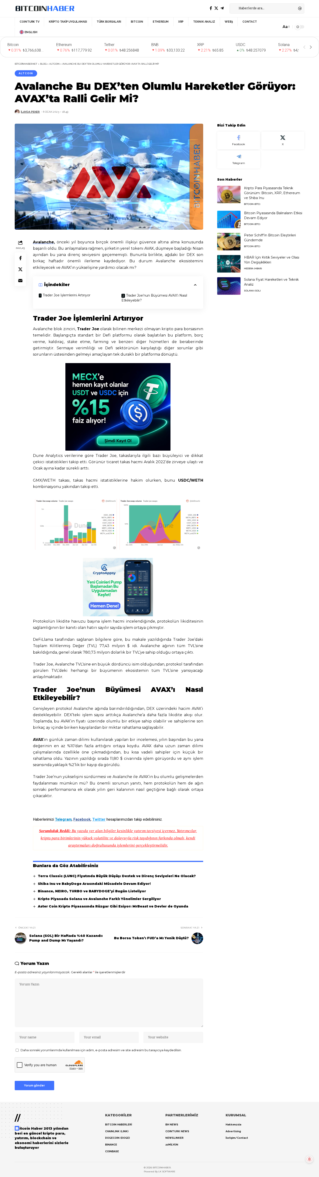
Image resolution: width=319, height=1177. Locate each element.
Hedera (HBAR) (253, 268)
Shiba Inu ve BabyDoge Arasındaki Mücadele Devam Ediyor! (94, 884)
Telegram (63, 819)
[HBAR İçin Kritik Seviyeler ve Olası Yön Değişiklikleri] (229, 264)
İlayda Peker (30, 111)
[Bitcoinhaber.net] (45, 8)
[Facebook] (211, 8)
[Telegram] (222, 8)
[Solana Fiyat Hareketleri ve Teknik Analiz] (229, 286)
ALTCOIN (26, 73)
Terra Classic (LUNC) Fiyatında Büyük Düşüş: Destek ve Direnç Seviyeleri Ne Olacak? (117, 876)
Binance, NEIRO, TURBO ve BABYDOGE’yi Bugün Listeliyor (92, 891)
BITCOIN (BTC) (252, 204)
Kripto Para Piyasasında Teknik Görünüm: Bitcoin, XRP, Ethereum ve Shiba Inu (272, 193)
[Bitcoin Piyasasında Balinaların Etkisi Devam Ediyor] (229, 219)
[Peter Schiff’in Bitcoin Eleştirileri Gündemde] (229, 241)
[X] (216, 8)
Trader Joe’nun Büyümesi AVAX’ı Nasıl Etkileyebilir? (154, 297)
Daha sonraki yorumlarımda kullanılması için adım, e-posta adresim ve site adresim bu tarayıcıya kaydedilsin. (101, 1050)
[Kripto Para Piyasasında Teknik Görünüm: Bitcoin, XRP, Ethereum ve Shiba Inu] (229, 194)
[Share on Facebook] (20, 257)
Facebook (82, 819)
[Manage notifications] (309, 1159)
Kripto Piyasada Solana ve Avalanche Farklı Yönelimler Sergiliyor (99, 899)
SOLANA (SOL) (252, 290)
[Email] (20, 280)
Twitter (99, 819)
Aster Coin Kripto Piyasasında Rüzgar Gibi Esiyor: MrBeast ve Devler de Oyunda (113, 906)
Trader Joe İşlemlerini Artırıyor (66, 295)
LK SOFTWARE (166, 1171)
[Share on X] (20, 269)
